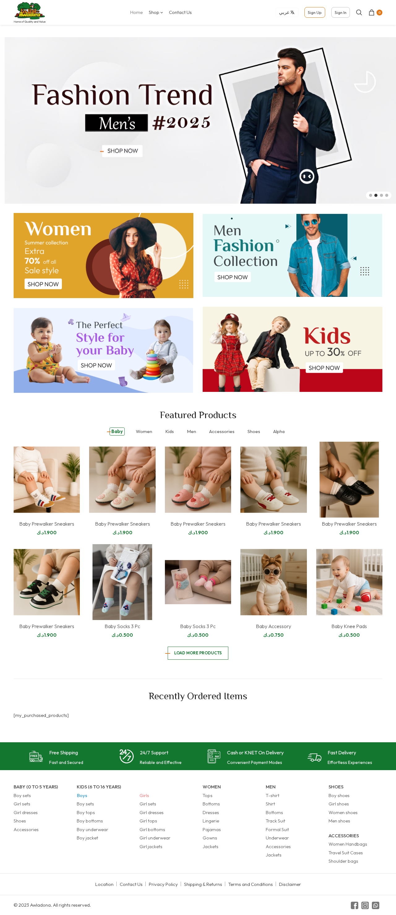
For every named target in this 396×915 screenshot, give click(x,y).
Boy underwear (92, 829)
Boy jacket (87, 838)
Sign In (340, 12)
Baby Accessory (273, 626)
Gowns (210, 838)
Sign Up (315, 12)
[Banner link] (103, 255)
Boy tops (86, 812)
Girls (144, 795)
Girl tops (148, 821)
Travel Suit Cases (346, 853)
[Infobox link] (56, 757)
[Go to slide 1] (370, 195)
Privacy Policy (163, 884)
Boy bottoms (90, 821)
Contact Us (131, 884)
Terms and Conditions (250, 884)
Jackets (210, 846)
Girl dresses (26, 812)
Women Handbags (348, 844)
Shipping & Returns (203, 884)
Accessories (26, 829)
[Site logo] (30, 12)
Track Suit (275, 821)
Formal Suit (277, 829)
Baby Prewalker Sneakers (46, 524)
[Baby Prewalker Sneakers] (47, 480)
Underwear (277, 838)
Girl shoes (339, 804)
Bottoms (211, 804)
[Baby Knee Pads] (349, 582)
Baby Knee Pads (349, 626)
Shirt (270, 804)
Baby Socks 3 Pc (122, 626)
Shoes (20, 821)
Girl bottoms (152, 829)
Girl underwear (155, 838)
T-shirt (272, 795)
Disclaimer (290, 884)
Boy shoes (339, 795)
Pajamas (212, 829)
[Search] (359, 12)
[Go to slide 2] (375, 195)
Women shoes (343, 812)
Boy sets (22, 795)
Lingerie (211, 821)
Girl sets (22, 804)
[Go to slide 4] (386, 195)
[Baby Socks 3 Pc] (122, 582)
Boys (82, 795)
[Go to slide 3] (381, 195)
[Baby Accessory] (273, 582)
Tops (208, 795)
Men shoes (339, 821)
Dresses (211, 812)
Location (104, 884)
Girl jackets (151, 846)
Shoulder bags (343, 861)
